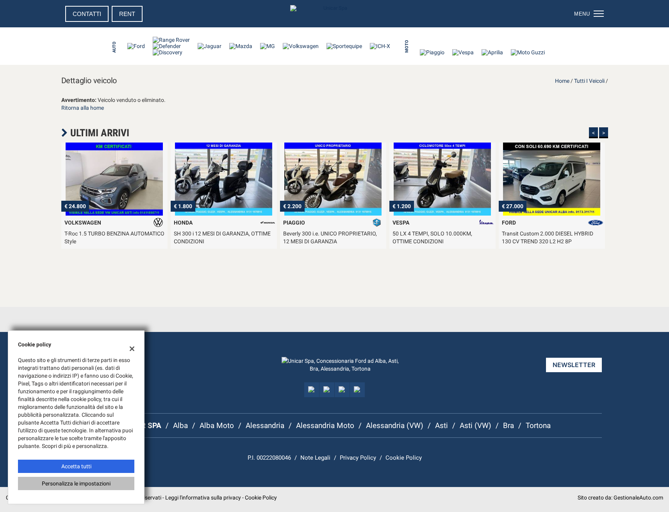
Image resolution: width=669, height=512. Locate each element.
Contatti (87, 14)
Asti (441, 425)
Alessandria (265, 425)
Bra (508, 425)
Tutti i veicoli (589, 81)
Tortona (538, 425)
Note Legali (315, 457)
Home (562, 81)
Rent (127, 14)
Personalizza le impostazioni (76, 483)
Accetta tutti (76, 466)
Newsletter (574, 365)
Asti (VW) (475, 425)
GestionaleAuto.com (638, 497)
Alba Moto (217, 425)
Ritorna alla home (82, 108)
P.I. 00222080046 (269, 457)
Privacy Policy (358, 457)
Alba (180, 425)
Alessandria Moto (325, 425)
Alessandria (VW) (394, 425)
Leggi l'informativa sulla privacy (203, 497)
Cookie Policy (403, 457)
